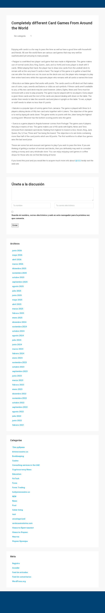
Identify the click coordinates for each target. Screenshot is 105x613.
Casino (15, 461)
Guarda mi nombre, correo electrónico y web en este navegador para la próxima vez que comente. (51, 217)
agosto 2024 (18, 335)
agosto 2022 (18, 411)
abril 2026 (16, 259)
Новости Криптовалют (23, 528)
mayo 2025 (17, 300)
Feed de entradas (20, 572)
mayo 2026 (17, 255)
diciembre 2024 (19, 322)
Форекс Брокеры (20, 541)
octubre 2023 (18, 367)
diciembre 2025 (19, 268)
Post (14, 505)
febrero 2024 (18, 353)
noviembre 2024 (19, 326)
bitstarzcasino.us (20, 452)
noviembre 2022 (19, 398)
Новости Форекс (20, 532)
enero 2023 (17, 389)
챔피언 (78, 160)
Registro (16, 563)
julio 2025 (16, 291)
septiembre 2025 (20, 282)
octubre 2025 (18, 277)
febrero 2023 (18, 385)
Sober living (17, 510)
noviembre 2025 (19, 273)
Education (16, 474)
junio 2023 (17, 376)
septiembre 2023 (20, 371)
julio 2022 (16, 416)
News (14, 501)
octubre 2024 (18, 331)
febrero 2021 (18, 425)
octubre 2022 (18, 403)
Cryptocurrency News (21, 469)
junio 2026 (17, 250)
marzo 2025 (17, 309)
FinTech (15, 478)
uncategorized (18, 519)
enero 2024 (17, 358)
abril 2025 (16, 304)
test (14, 514)
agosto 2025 (18, 286)
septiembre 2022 (20, 407)
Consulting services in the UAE (26, 465)
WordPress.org (19, 581)
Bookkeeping (18, 456)
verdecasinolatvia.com (22, 523)
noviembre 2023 (19, 362)
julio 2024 (16, 340)
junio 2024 (17, 344)
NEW (14, 496)
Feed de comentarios (21, 577)
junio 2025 (17, 295)
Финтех (15, 537)
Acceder (15, 568)
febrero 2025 (18, 313)
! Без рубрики (18, 447)
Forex (14, 483)
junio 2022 (17, 420)
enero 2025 (17, 318)
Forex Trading (18, 487)
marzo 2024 (17, 349)
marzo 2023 (17, 380)
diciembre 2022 (19, 394)
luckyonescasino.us (21, 492)
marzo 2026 (17, 264)
